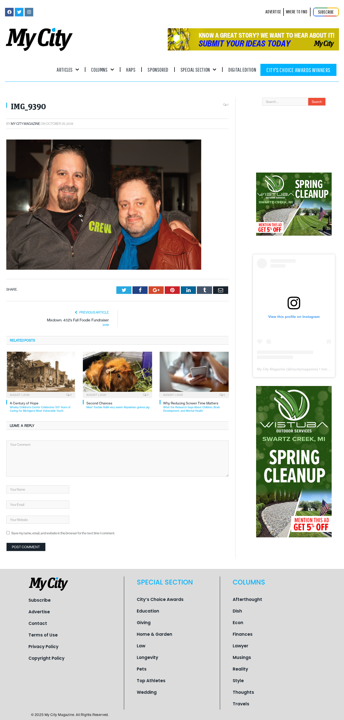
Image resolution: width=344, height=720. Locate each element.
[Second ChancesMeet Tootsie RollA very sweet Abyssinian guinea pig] (117, 374)
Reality (240, 669)
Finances (243, 634)
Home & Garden (154, 634)
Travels (241, 704)
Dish (237, 611)
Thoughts (243, 692)
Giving (144, 623)
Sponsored (158, 69)
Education (148, 611)
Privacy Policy (43, 647)
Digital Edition (242, 69)
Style (238, 681)
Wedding (147, 692)
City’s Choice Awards (160, 599)
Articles (65, 69)
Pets (142, 669)
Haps (130, 69)
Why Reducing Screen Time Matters (191, 406)
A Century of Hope (40, 406)
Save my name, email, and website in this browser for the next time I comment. (63, 533)
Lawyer (240, 646)
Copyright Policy (46, 658)
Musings (242, 657)
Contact (37, 623)
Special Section (195, 69)
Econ (238, 623)
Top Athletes (151, 681)
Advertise (39, 612)
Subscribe (39, 600)
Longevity (147, 657)
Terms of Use (43, 635)
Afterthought (247, 599)
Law (141, 646)
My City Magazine (25, 124)
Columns (99, 69)
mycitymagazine (304, 369)
